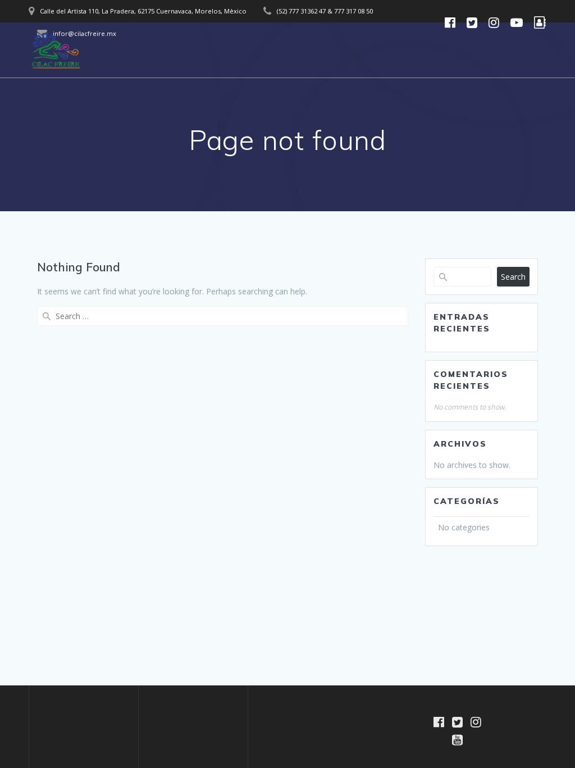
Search (513, 276)
